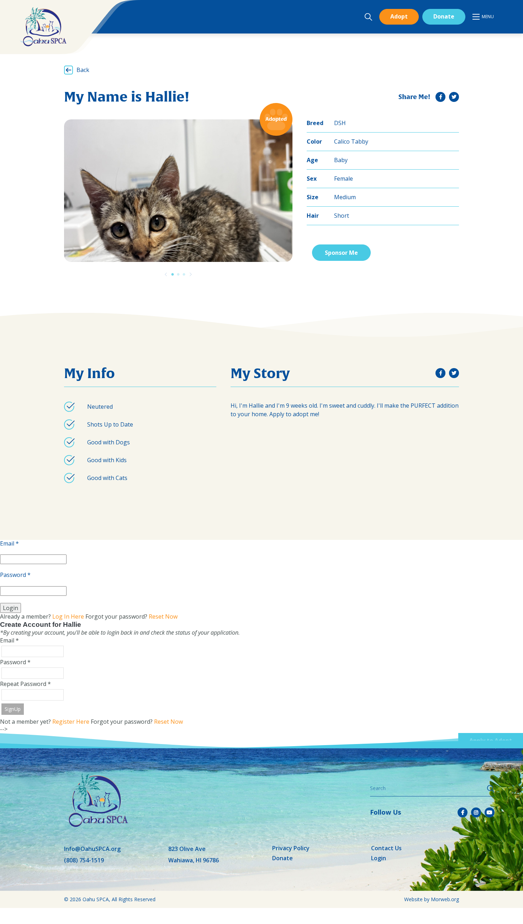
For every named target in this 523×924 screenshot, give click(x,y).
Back (82, 70)
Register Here (70, 722)
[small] (440, 97)
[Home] (43, 26)
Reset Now (163, 616)
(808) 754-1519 (84, 860)
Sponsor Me (341, 253)
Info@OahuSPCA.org (92, 849)
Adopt (399, 16)
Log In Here (68, 616)
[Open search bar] (368, 17)
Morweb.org (445, 899)
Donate (443, 16)
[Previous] (166, 274)
